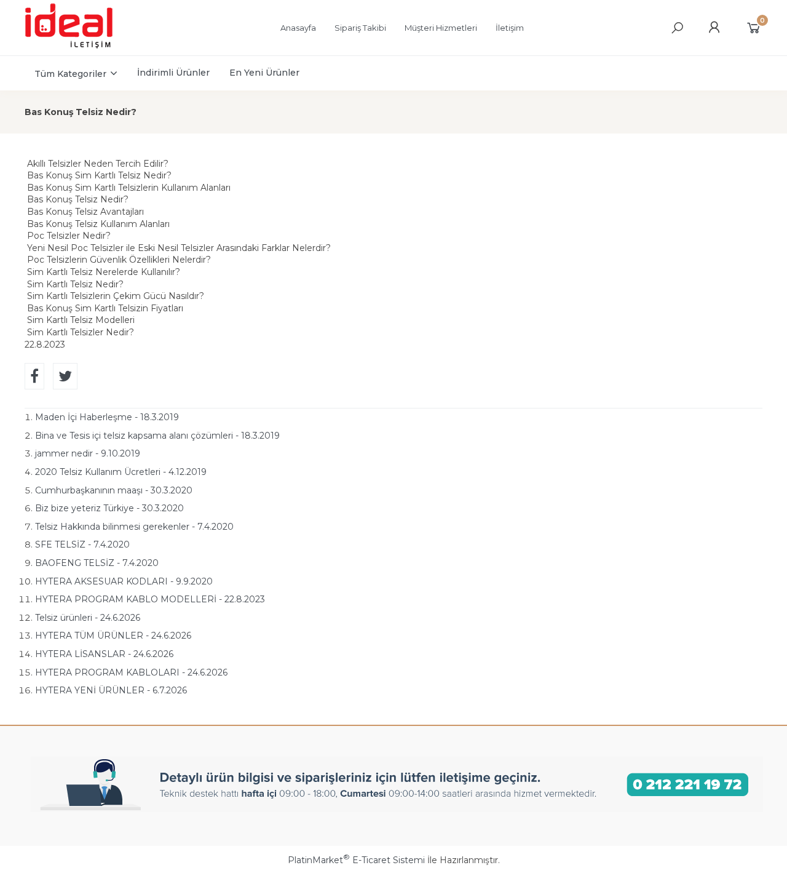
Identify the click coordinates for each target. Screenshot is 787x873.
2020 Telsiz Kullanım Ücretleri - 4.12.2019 (121, 471)
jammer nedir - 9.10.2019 (87, 453)
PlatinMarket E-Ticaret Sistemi (356, 860)
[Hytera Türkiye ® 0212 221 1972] (80, 46)
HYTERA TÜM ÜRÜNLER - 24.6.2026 (113, 635)
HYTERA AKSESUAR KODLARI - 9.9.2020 (124, 581)
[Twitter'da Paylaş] (65, 376)
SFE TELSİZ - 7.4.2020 (82, 544)
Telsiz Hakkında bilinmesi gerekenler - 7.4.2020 (134, 526)
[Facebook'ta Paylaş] (34, 376)
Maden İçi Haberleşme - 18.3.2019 (107, 417)
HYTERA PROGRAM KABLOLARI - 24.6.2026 (131, 672)
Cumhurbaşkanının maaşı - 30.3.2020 (113, 490)
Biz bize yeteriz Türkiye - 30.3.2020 (109, 508)
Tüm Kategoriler (70, 73)
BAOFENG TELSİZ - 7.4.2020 (97, 562)
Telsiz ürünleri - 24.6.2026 (87, 617)
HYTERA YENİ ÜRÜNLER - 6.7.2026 (111, 690)
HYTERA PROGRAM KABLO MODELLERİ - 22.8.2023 (150, 599)
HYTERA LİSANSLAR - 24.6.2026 (104, 654)
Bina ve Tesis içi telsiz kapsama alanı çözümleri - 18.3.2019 (157, 435)
